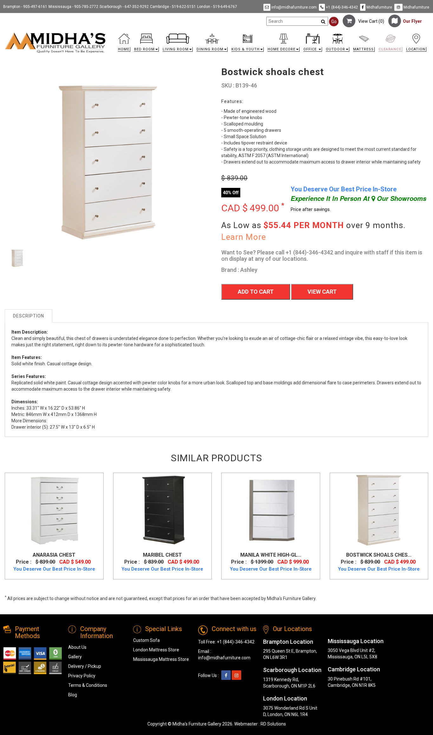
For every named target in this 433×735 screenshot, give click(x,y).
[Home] (55, 42)
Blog (72, 694)
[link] (269, 34)
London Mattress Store (156, 649)
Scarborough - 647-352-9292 (124, 6)
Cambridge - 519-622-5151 (173, 6)
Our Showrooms (400, 198)
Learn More (243, 237)
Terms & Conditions (87, 685)
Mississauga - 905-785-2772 (73, 6)
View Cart (322, 291)
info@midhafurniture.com (293, 7)
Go (334, 21)
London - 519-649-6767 (217, 6)
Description (28, 315)
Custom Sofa (146, 640)
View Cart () (369, 21)
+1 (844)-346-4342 (341, 7)
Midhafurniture (378, 7)
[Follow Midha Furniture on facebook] (226, 675)
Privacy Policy (81, 675)
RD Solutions (273, 723)
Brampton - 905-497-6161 (25, 6)
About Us (77, 647)
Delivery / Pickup (84, 666)
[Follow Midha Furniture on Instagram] (236, 675)
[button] (146, 44)
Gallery (75, 656)
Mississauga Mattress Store (161, 659)
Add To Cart (256, 291)
